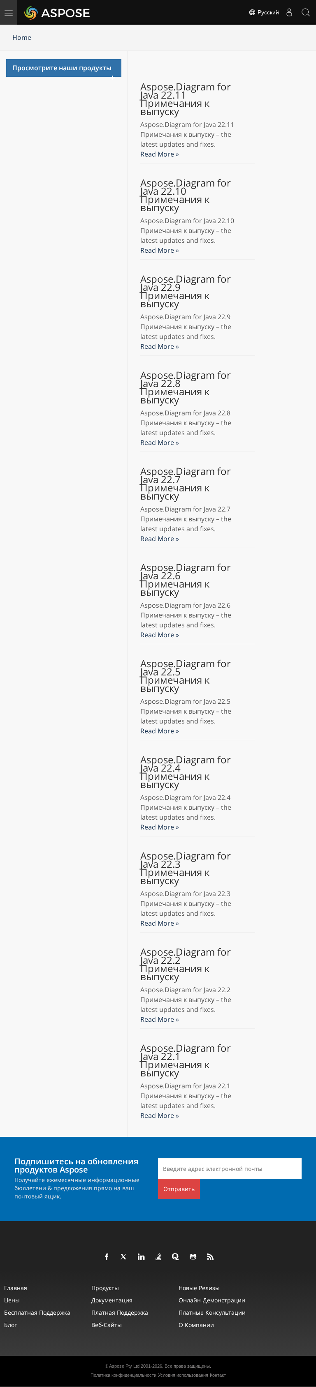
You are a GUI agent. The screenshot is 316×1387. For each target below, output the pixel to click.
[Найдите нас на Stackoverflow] (158, 1257)
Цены (12, 1300)
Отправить (179, 1189)
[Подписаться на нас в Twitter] (124, 1257)
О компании (196, 1325)
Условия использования (183, 1375)
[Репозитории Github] (193, 1257)
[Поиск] (305, 12)
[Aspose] (57, 12)
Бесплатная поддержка (37, 1312)
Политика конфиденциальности (123, 1375)
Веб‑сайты (106, 1325)
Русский (267, 12)
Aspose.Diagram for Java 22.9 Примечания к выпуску (185, 291)
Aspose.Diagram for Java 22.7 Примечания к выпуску (185, 483)
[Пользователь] (289, 12)
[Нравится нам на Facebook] (107, 1257)
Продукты (105, 1288)
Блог (10, 1325)
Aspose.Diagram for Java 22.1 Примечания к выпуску (185, 1060)
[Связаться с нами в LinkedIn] (141, 1257)
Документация (111, 1300)
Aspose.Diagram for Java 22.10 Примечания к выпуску (185, 195)
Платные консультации (212, 1312)
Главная (15, 1288)
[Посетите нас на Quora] (176, 1257)
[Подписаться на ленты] (210, 1257)
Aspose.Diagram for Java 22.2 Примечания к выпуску (185, 964)
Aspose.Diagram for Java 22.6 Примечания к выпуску (185, 579)
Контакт (218, 1375)
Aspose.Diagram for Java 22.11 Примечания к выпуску (185, 99)
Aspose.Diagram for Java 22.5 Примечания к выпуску (185, 675)
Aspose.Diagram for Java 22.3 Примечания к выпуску (185, 868)
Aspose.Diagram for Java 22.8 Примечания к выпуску (185, 387)
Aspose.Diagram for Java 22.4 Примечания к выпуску (185, 772)
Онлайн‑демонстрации (212, 1300)
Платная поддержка (119, 1312)
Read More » (159, 154)
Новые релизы (199, 1288)
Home (21, 37)
